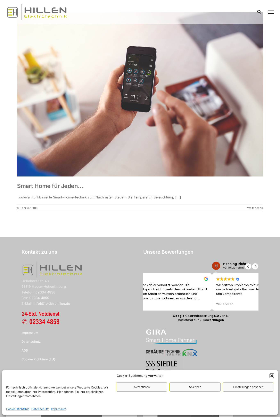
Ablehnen (195, 387)
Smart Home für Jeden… (50, 185)
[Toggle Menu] (270, 12)
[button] (272, 376)
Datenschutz (40, 409)
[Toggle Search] (259, 12)
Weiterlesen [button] (224, 304)
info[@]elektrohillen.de (52, 303)
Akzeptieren (142, 387)
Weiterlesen (255, 208)
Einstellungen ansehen (248, 387)
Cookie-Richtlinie (17, 409)
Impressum (58, 409)
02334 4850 (39, 298)
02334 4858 (45, 292)
